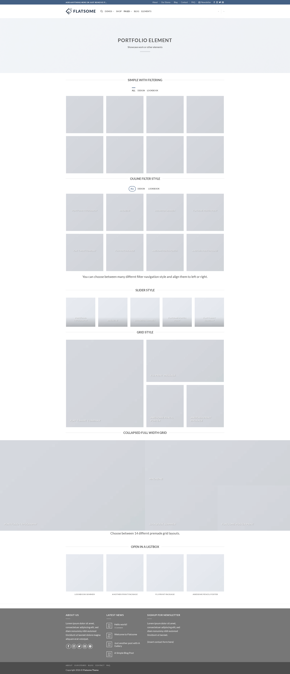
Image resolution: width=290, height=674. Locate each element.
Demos (108, 11)
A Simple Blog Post (124, 652)
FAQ (193, 2)
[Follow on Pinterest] (90, 646)
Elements (146, 11)
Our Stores (166, 2)
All (133, 90)
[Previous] (66, 313)
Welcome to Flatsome (125, 634)
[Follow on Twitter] (220, 2)
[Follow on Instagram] (217, 2)
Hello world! (120, 624)
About (155, 2)
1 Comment (120, 628)
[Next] (224, 313)
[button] (204, 2)
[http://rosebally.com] (81, 11)
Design (141, 90)
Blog (176, 2)
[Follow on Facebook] (214, 2)
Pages (127, 11)
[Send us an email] (223, 2)
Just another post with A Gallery (127, 644)
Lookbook (152, 90)
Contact (184, 2)
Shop (119, 11)
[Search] (101, 11)
